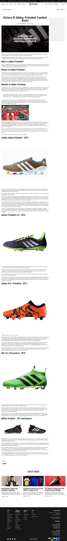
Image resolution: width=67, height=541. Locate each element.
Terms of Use (34, 514)
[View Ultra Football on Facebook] (10, 539)
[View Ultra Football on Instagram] (8, 539)
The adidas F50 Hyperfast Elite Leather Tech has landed (54, 489)
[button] (61, 4)
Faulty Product (17, 525)
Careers (8, 525)
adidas (4, 58)
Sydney (58, 523)
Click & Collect (17, 519)
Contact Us (17, 515)
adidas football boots (9, 452)
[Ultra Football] (33, 4)
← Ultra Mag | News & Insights (6, 9)
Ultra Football (35, 538)
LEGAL (33, 510)
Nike (28, 189)
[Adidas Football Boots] (25, 187)
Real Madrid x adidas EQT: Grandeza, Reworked (9, 489)
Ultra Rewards (26, 514)
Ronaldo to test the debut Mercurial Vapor (21, 196)
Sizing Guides (17, 527)
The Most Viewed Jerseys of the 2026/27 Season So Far (33, 489)
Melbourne (58, 530)
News (8, 523)
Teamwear (25, 517)
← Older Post (57, 9)
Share (4, 463)
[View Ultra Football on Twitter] (12, 539)
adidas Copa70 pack (10, 455)
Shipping (16, 517)
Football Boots (4, 461)
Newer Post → (63, 9)
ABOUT (8, 510)
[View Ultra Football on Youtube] (14, 539)
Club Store (25, 515)
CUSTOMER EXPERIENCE (17, 511)
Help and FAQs (17, 514)
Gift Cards (25, 519)
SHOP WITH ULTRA (26, 511)
